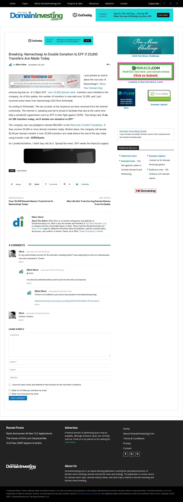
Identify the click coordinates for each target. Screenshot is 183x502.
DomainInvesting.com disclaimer (89, 494)
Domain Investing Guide (133, 131)
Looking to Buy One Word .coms (145, 81)
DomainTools (128, 161)
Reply (21, 262)
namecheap (21, 171)
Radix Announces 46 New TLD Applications (29, 433)
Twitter (82, 231)
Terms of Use (37, 229)
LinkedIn (99, 231)
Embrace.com (156, 169)
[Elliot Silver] (11, 65)
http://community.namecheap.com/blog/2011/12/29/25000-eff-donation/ (67, 301)
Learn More (70, 442)
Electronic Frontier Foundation (86, 125)
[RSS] (170, 3)
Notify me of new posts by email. (25, 394)
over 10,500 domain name (62, 92)
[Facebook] (164, 3)
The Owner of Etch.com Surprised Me (26, 438)
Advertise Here (129, 156)
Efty (126, 107)
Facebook (90, 231)
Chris (21, 251)
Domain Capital (157, 156)
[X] (177, 3)
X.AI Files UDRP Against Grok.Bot (24, 443)
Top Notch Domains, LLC (96, 223)
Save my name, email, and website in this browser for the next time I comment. (46, 385)
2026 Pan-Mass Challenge (145, 55)
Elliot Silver (21, 65)
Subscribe (154, 3)
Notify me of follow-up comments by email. (29, 390)
